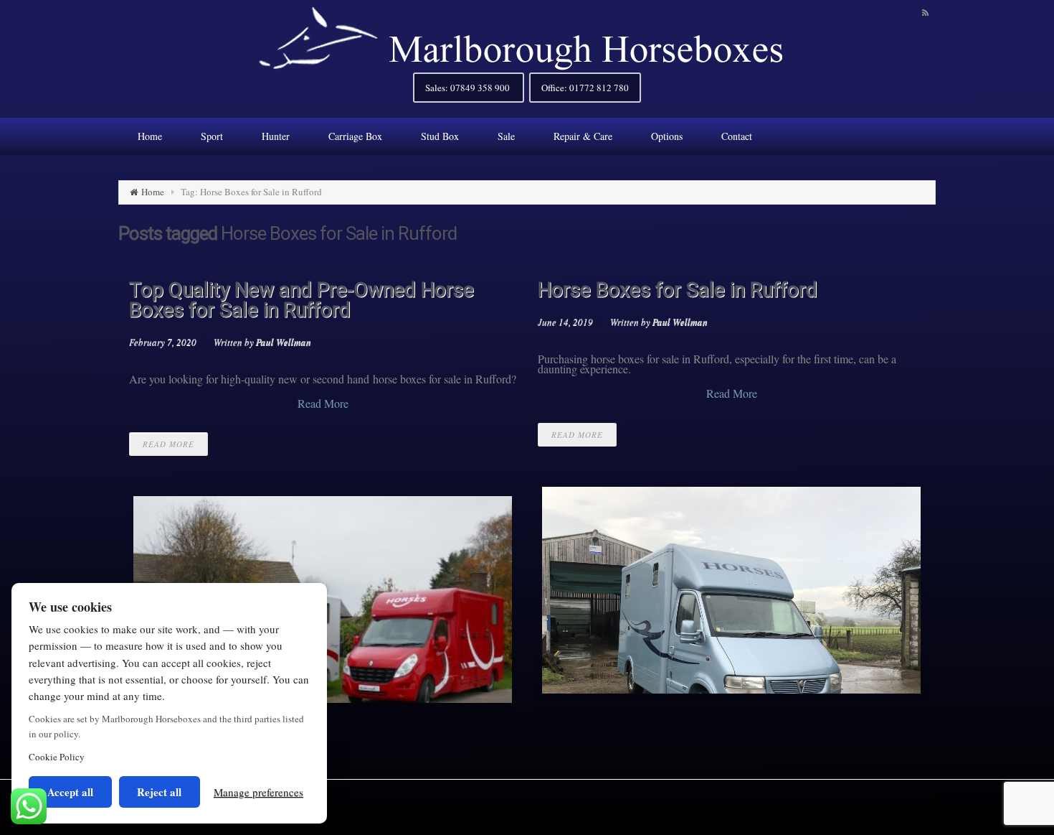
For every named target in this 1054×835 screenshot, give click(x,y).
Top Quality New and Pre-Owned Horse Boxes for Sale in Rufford (301, 300)
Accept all (70, 792)
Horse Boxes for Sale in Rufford (677, 290)
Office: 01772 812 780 (585, 87)
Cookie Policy (57, 756)
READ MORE (168, 444)
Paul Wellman (283, 341)
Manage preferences (258, 792)
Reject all (159, 792)
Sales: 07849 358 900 (468, 87)
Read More (323, 403)
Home (152, 191)
